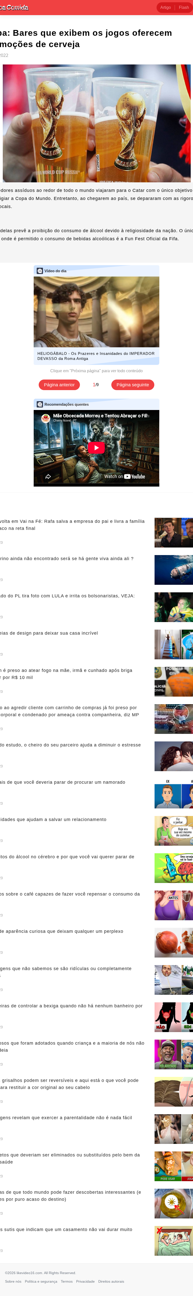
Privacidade (85, 1281)
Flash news (184, 9)
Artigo (165, 7)
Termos (67, 1281)
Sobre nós (13, 1281)
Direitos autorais (111, 1281)
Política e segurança (41, 1281)
